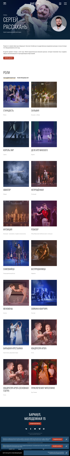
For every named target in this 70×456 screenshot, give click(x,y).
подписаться (57, 439)
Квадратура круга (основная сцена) (16, 389)
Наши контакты (35, 423)
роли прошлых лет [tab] (23, 78)
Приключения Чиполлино (43, 388)
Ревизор (34, 229)
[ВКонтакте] (26, 429)
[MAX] (44, 429)
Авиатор (7, 189)
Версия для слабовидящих (12, 453)
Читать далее (9, 58)
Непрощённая (37, 189)
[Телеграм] (39, 429)
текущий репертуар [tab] (9, 78)
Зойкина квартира (39, 308)
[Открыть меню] (65, 4)
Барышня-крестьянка (13, 348)
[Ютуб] (35, 429)
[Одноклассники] (31, 429)
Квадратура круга (38, 348)
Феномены (8, 308)
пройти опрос (57, 446)
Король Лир (8, 150)
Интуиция (7, 229)
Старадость (8, 110)
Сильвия (35, 110)
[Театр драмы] (35, 3)
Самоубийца (8, 269)
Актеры (5, 15)
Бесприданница (38, 269)
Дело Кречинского (39, 150)
